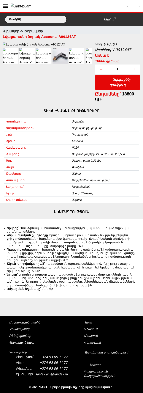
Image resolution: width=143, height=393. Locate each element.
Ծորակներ (33, 31)
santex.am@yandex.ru (51, 374)
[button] (124, 6)
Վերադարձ (92, 342)
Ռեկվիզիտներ (20, 336)
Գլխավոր (11, 31)
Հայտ (88, 322)
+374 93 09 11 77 (54, 357)
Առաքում (91, 336)
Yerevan (95, 365)
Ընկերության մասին (24, 322)
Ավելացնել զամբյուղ (119, 82)
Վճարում (91, 329)
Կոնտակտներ (19, 329)
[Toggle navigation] (5, 6)
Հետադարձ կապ (21, 342)
